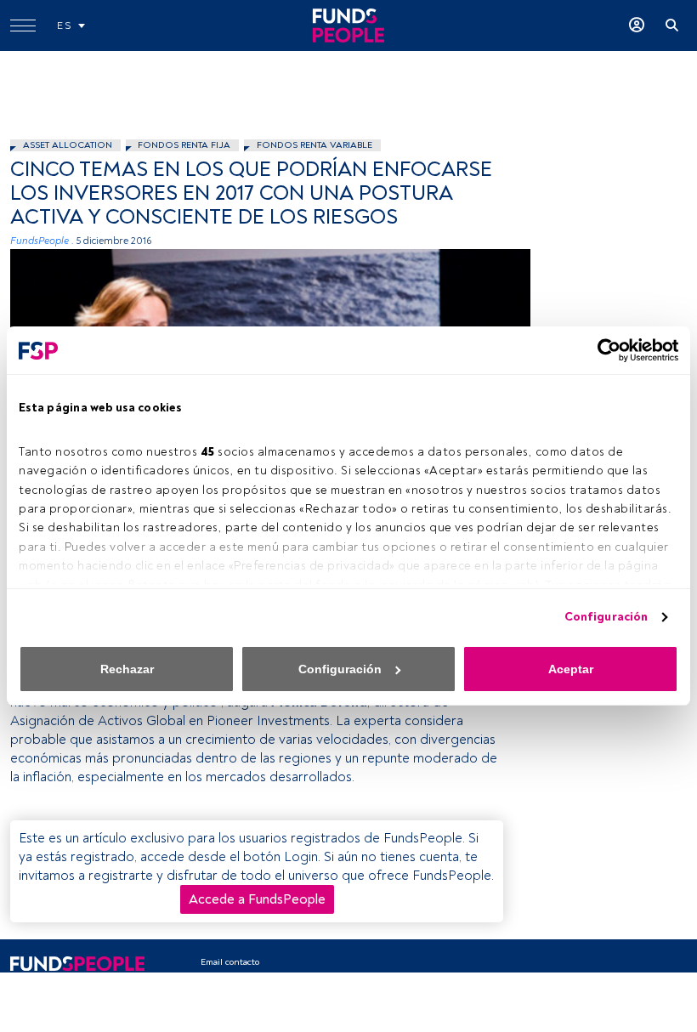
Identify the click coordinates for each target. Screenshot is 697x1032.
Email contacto (230, 961)
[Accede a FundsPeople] (636, 25)
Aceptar (570, 669)
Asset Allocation (67, 144)
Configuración (606, 617)
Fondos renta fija (184, 144)
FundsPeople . (42, 241)
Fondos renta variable (314, 144)
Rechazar (127, 669)
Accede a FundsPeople (257, 899)
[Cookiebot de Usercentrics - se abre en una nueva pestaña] (604, 350)
